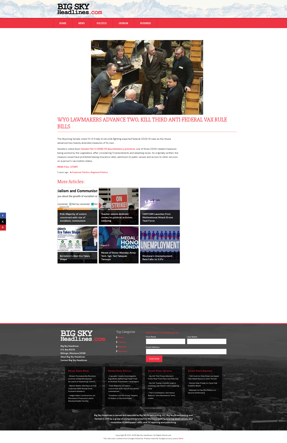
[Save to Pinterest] (3, 228)
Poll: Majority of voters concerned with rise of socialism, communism (73, 217)
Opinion (123, 23)
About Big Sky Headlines (73, 356)
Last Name (193, 336)
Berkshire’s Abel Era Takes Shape (75, 257)
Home (62, 23)
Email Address (153, 347)
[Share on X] (3, 222)
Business (145, 23)
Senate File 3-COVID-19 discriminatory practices (108, 148)
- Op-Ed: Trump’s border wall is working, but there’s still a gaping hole (163, 386)
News (81, 23)
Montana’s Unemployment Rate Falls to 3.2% (157, 257)
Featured (76, 172)
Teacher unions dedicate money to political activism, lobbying (117, 217)
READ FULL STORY (67, 166)
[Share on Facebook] (3, 216)
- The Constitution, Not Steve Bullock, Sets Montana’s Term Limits (161, 395)
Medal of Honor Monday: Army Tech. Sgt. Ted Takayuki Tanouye (118, 256)
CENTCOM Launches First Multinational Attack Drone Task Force (157, 217)
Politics (102, 23)
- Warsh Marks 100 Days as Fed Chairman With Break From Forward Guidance (82, 388)
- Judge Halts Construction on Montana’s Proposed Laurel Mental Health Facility (81, 398)
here (181, 438)
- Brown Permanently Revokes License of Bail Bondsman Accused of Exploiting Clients (82, 378)
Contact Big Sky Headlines (74, 360)
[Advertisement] (210, 155)
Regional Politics (99, 172)
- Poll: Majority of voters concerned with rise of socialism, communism (123, 388)
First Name (152, 336)
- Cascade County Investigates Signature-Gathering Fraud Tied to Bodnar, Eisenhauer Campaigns (123, 378)
